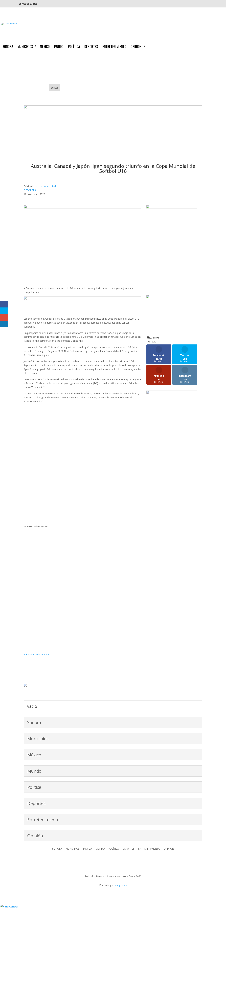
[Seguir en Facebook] (202, 46)
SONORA (7, 47)
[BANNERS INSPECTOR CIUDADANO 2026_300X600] (171, 393)
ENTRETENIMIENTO (114, 47)
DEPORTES (91, 47)
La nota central (48, 186)
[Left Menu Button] (1, 902)
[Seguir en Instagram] (216, 46)
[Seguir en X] (209, 46)
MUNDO (59, 47)
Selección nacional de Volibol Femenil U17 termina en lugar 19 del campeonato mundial (90, 584)
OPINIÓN (136, 47)
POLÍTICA (74, 47)
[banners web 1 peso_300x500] (171, 207)
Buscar (54, 87)
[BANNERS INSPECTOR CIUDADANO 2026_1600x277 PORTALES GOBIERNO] (113, 107)
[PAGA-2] (171, 297)
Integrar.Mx (120, 885)
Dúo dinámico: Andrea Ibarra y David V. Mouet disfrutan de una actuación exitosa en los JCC (92, 623)
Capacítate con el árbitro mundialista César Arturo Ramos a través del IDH (80, 544)
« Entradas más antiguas (37, 654)
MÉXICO (45, 47)
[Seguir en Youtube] (222, 46)
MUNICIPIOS (25, 47)
